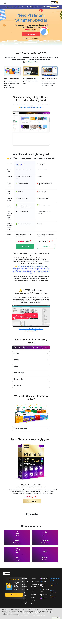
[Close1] (58, 7)
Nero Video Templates (25, 603)
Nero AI (44, 581)
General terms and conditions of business (35, 586)
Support (33, 597)
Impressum (33, 578)
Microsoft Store (43, 585)
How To (33, 600)
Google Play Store (44, 590)
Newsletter (24, 595)
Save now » (53, 7)
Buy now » (46, 246)
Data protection (35, 581)
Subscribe (14, 595)
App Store (45, 594)
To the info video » (32, 62)
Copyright (33, 594)
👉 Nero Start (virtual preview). (31, 107)
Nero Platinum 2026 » (31, 331)
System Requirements (35, 38)
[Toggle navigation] (5, 3)
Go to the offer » (31, 34)
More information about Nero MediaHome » (31, 329)
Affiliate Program (26, 589)
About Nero (24, 578)
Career (23, 592)
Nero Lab (24, 599)
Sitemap (33, 603)
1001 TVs (44, 598)
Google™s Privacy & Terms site (10, 614)
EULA (32, 591)
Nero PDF (44, 578)
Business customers (24, 585)
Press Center (25, 581)
